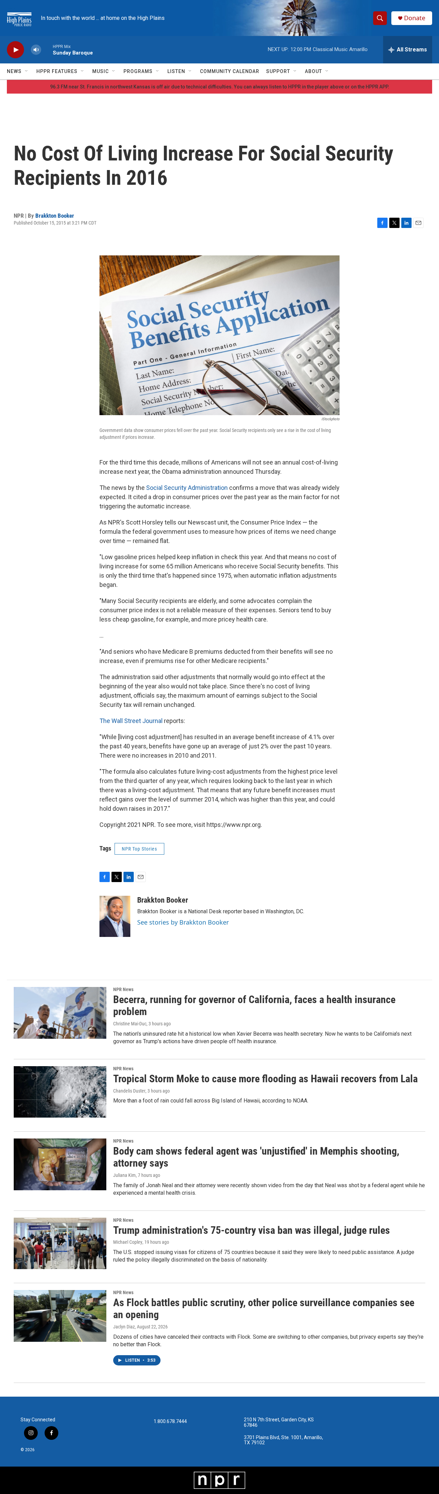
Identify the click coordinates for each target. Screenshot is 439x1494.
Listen (176, 71)
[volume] (36, 50)
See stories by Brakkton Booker (183, 922)
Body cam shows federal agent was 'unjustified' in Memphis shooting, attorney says (256, 1157)
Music (100, 71)
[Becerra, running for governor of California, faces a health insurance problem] (60, 1012)
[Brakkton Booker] (114, 916)
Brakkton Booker (54, 215)
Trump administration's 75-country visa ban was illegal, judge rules (251, 1230)
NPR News (123, 989)
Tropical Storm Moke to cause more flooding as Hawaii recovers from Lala (265, 1079)
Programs (138, 71)
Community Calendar (229, 71)
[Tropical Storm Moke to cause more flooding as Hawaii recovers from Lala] (60, 1092)
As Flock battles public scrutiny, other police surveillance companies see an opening (263, 1309)
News (14, 71)
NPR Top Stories (139, 849)
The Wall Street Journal (131, 720)
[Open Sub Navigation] (26, 71)
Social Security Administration (187, 487)
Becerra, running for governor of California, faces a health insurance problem (254, 1005)
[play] (15, 50)
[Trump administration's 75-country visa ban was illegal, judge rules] (60, 1243)
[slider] (47, 49)
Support (278, 71)
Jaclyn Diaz (124, 1326)
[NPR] (219, 1480)
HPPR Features (57, 71)
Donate (414, 18)
